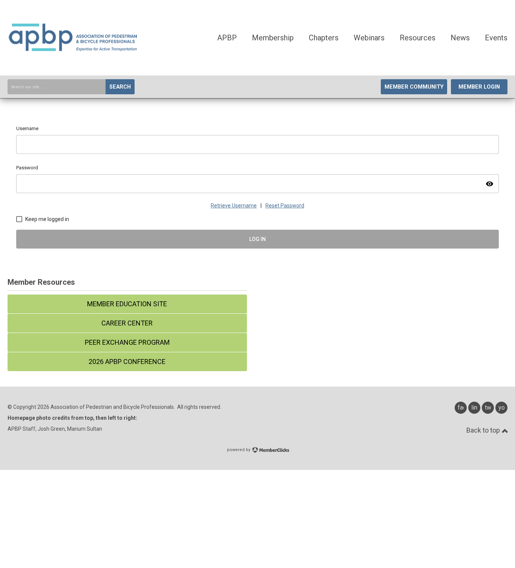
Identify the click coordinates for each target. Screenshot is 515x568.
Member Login (479, 87)
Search (120, 87)
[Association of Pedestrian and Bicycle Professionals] (73, 50)
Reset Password (284, 206)
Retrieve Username (234, 206)
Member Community (414, 87)
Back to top (483, 430)
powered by (239, 449)
